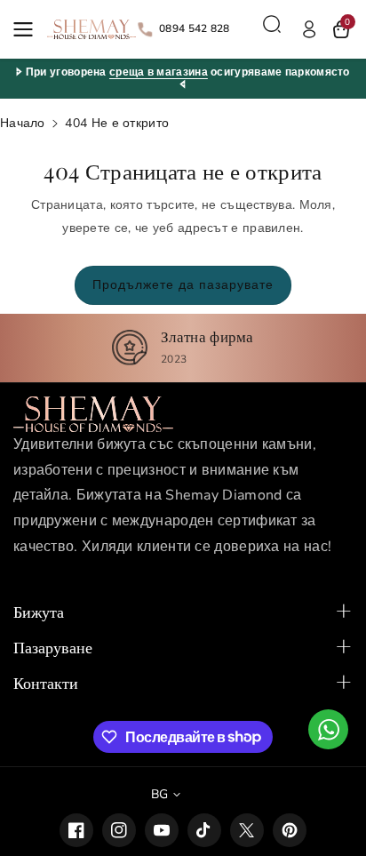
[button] (28, 29)
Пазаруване (52, 647)
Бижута (38, 611)
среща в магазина (158, 72)
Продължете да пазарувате (183, 284)
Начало (22, 123)
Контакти (45, 682)
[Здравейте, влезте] (309, 29)
